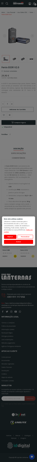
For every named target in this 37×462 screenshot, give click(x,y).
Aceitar (18, 242)
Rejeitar (10, 237)
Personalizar (25, 237)
